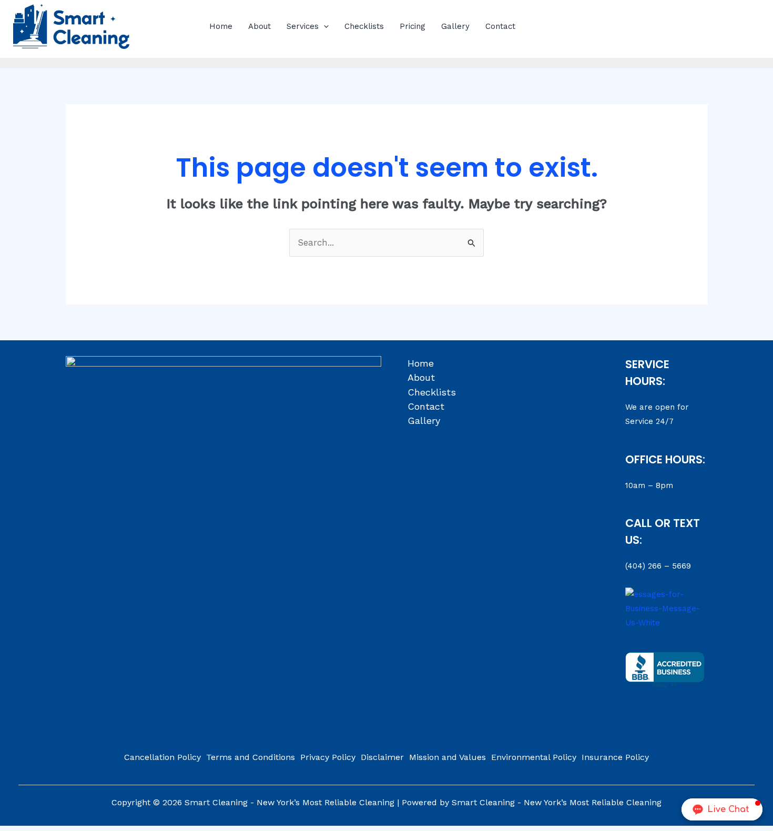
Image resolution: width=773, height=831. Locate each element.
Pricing (412, 26)
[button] (324, 26)
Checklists (364, 26)
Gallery (455, 26)
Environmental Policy (533, 757)
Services (303, 26)
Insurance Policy (615, 757)
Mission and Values (447, 757)
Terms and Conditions (250, 757)
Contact (500, 26)
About (259, 26)
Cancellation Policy (162, 757)
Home (220, 26)
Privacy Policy (327, 757)
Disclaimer (382, 757)
